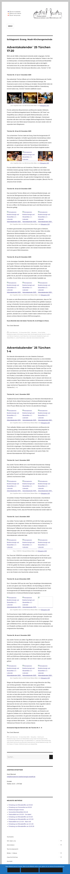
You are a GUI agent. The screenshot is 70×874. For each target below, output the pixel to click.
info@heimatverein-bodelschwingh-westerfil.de (21, 776)
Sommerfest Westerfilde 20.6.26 (18, 812)
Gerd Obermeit (13, 332)
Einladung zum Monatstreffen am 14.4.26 (21, 824)
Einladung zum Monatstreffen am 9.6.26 (21, 817)
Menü (10, 26)
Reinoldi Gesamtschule (28, 742)
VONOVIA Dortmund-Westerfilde (28, 744)
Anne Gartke (41, 332)
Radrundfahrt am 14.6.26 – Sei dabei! (20, 814)
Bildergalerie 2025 (44, 105)
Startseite (10, 837)
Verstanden (14, 870)
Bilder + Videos (12, 853)
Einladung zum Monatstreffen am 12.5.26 (21, 819)
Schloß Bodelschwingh (42, 742)
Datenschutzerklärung (51, 870)
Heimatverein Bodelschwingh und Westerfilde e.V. (21, 740)
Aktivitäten (11, 845)
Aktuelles (34, 332)
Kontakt (9, 861)
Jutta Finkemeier (21, 337)
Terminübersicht (12, 849)
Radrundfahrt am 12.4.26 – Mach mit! (20, 821)
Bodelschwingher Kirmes (16, 809)
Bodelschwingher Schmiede (15, 334)
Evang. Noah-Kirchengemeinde (32, 334)
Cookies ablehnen (29, 870)
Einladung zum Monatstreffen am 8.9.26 (21, 805)
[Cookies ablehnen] (68, 869)
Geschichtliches (12, 857)
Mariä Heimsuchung (16, 742)
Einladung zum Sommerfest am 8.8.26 (20, 807)
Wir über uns (11, 841)
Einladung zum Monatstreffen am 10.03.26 (21, 826)
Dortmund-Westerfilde (22, 738)
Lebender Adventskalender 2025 (35, 337)
